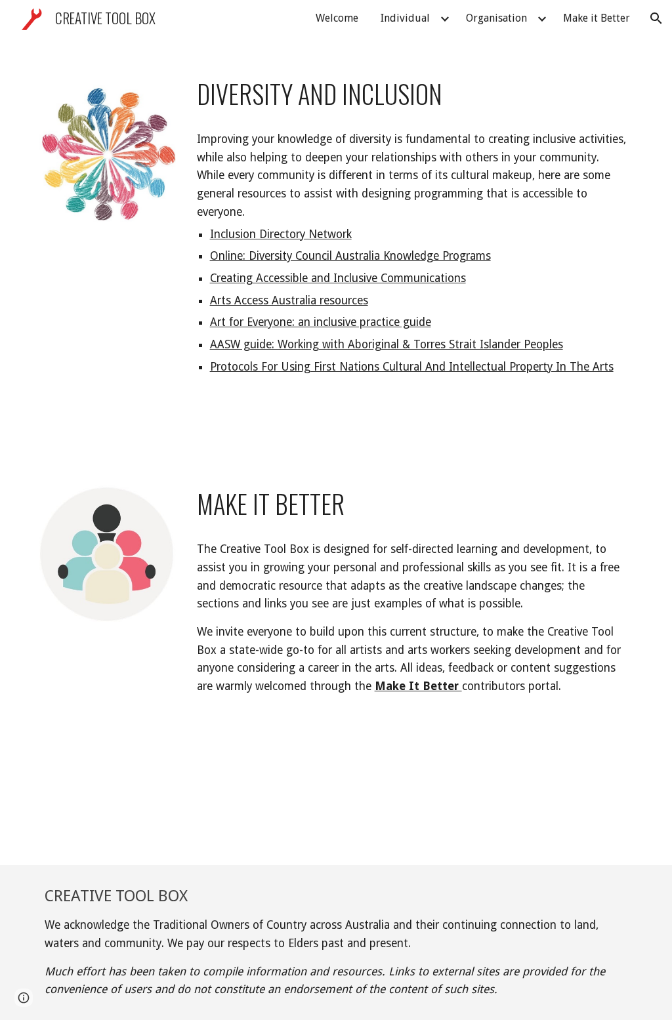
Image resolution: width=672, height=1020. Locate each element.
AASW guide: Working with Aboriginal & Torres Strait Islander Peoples (386, 344)
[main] (412, 94)
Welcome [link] (337, 18)
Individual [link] (405, 18)
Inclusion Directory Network (281, 234)
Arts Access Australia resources (289, 300)
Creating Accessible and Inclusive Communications (338, 278)
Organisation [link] (496, 18)
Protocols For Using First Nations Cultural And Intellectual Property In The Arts (412, 366)
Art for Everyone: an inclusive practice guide (320, 322)
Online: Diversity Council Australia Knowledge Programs (350, 255)
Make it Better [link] (596, 18)
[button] (656, 18)
